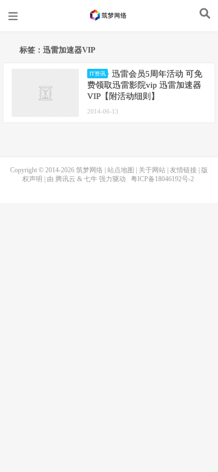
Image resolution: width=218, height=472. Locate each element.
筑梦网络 (109, 15)
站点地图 (120, 170)
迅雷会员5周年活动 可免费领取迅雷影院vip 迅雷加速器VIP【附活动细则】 (144, 85)
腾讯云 (65, 179)
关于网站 (152, 170)
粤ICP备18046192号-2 (162, 179)
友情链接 (183, 170)
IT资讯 (97, 73)
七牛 (90, 179)
